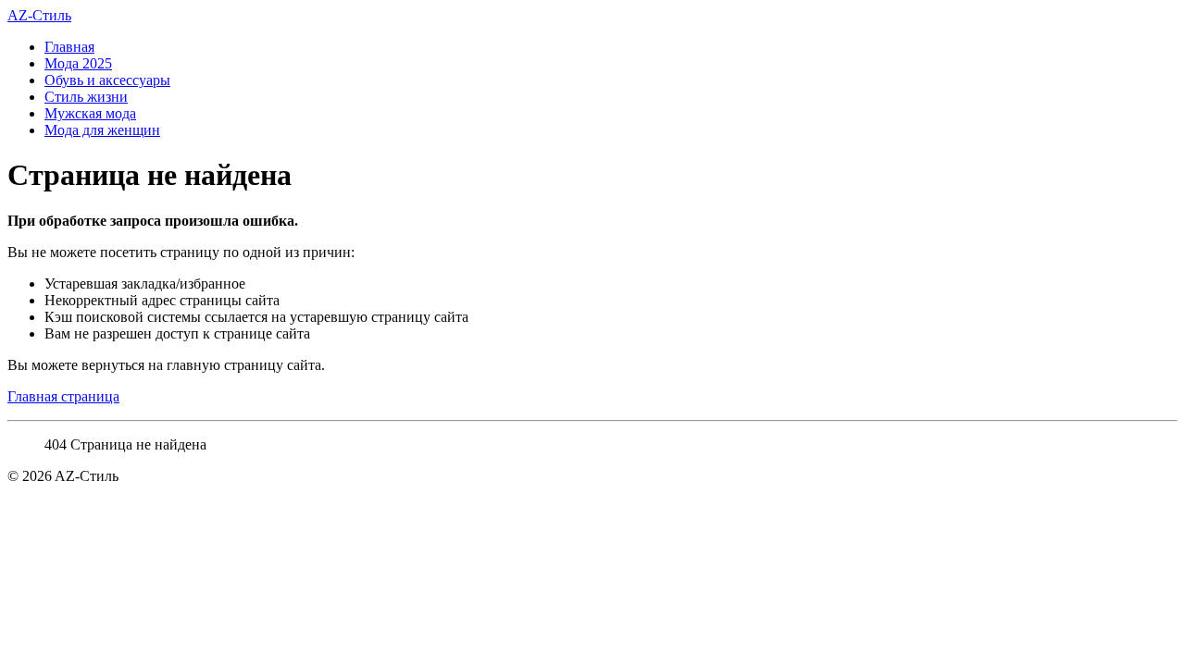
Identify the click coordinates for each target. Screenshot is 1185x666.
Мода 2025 (78, 63)
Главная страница (63, 396)
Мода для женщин (102, 130)
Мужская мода (90, 113)
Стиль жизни (86, 97)
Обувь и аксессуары (107, 80)
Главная (69, 47)
